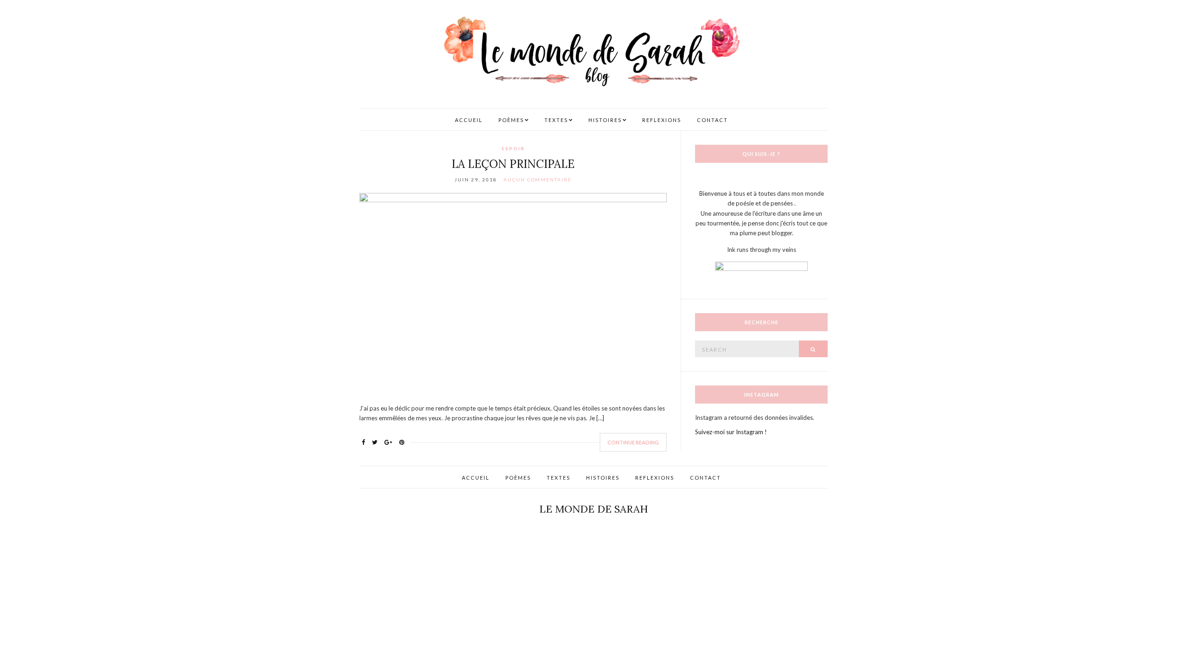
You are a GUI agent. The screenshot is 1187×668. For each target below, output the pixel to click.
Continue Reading (633, 442)
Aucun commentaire (538, 179)
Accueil (469, 120)
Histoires (605, 120)
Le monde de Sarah (593, 508)
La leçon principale (513, 164)
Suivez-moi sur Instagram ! (731, 432)
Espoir (513, 148)
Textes (556, 120)
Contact (712, 120)
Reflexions (661, 120)
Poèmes (511, 120)
